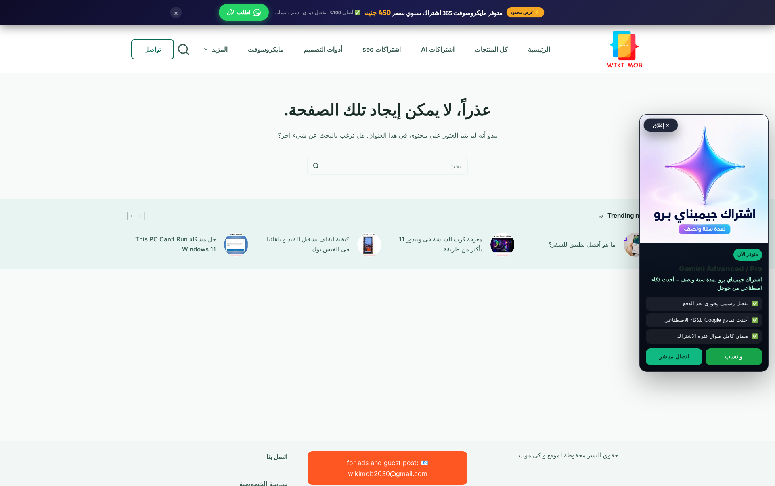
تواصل (152, 49)
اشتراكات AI (438, 49)
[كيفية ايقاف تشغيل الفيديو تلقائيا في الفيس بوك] (369, 245)
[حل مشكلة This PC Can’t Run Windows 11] (236, 245)
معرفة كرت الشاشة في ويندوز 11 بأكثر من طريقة (440, 244)
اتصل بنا (276, 456)
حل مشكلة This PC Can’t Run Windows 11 (175, 244)
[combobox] (395, 166)
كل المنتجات (491, 49)
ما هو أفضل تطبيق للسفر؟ (582, 244)
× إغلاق (661, 125)
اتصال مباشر (674, 356)
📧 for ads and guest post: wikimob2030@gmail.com (387, 468)
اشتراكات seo (381, 49)
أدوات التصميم (323, 49)
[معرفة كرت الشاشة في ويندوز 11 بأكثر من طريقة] (502, 245)
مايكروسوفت (266, 49)
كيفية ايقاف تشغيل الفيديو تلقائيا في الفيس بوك (308, 244)
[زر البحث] (316, 165)
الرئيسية (539, 49)
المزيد (220, 49)
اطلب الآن (239, 12)
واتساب (734, 356)
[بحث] (183, 49)
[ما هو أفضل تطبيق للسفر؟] (636, 245)
